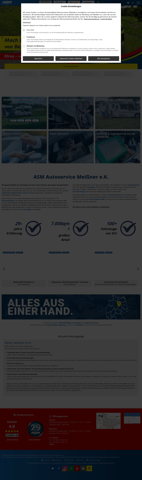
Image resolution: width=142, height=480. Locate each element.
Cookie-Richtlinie (106, 19)
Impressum (27, 22)
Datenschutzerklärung (91, 19)
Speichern (38, 59)
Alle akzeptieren (103, 59)
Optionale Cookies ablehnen (71, 59)
